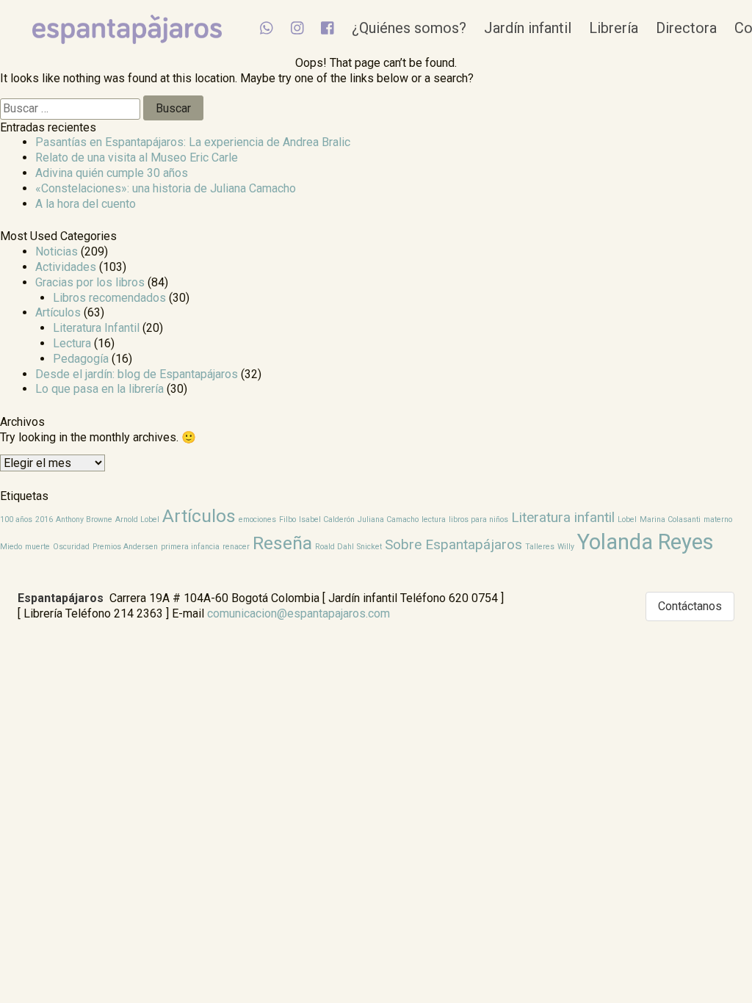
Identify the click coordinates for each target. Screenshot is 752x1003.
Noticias (56, 251)
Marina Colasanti (670, 519)
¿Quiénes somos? (409, 28)
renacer (236, 546)
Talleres (539, 546)
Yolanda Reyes (645, 541)
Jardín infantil (527, 28)
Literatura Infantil (96, 328)
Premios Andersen (125, 546)
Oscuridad (71, 546)
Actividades (65, 267)
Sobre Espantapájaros (453, 544)
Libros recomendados (109, 298)
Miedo (11, 546)
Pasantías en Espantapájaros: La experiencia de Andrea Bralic (192, 142)
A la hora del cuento (85, 204)
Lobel (627, 519)
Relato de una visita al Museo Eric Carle (136, 157)
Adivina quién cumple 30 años (111, 173)
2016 (44, 519)
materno (718, 519)
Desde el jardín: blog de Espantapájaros (136, 374)
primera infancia (190, 546)
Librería (613, 28)
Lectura (72, 343)
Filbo (287, 519)
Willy (565, 546)
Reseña (282, 543)
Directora (686, 28)
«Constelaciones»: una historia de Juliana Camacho (165, 188)
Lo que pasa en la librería (99, 389)
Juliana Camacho (388, 519)
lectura (434, 519)
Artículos (58, 312)
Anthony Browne (84, 519)
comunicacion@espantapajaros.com (298, 613)
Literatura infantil (563, 517)
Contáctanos (690, 606)
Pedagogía (81, 359)
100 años (16, 519)
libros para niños (478, 519)
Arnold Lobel (137, 519)
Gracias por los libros (90, 282)
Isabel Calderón (327, 519)
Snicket (369, 546)
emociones (257, 519)
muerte (37, 546)
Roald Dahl (334, 546)
